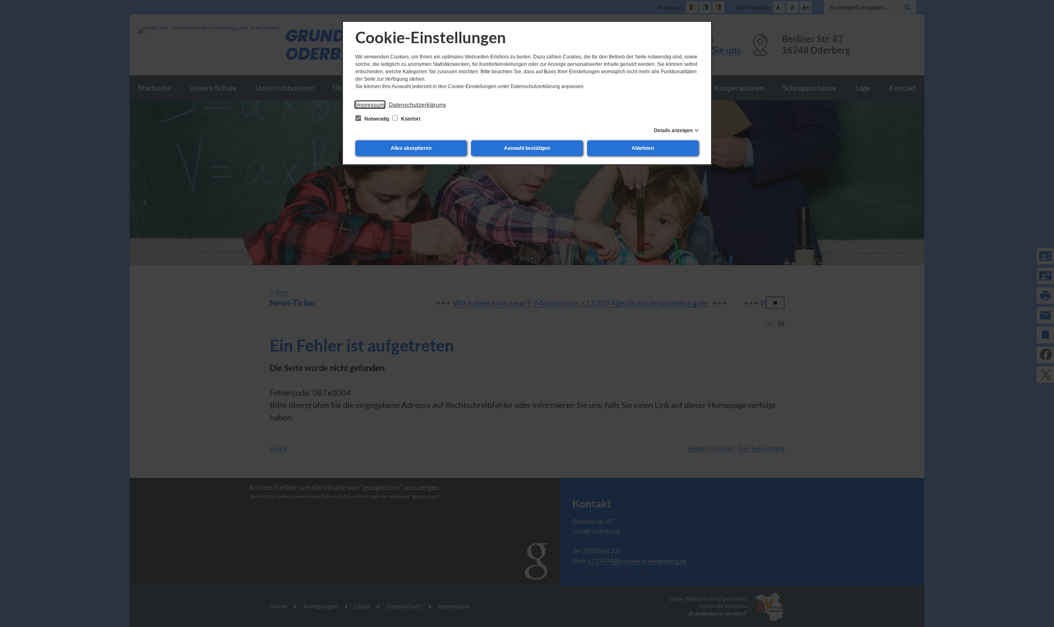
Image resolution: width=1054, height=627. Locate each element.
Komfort (410, 119)
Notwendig (376, 119)
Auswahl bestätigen (527, 148)
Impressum (370, 104)
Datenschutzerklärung (417, 104)
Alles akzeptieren (411, 148)
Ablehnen (643, 148)
